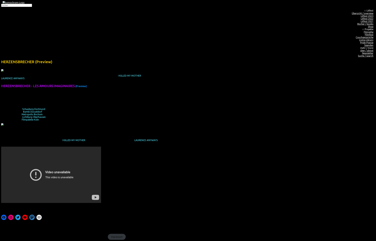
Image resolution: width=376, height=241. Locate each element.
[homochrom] (13, 2)
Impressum (116, 237)
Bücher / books (365, 24)
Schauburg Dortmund (33, 109)
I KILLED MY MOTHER (129, 75)
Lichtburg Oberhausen (34, 117)
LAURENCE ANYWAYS (13, 78)
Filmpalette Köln (30, 119)
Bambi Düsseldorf (32, 111)
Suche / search (365, 56)
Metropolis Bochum (32, 114)
